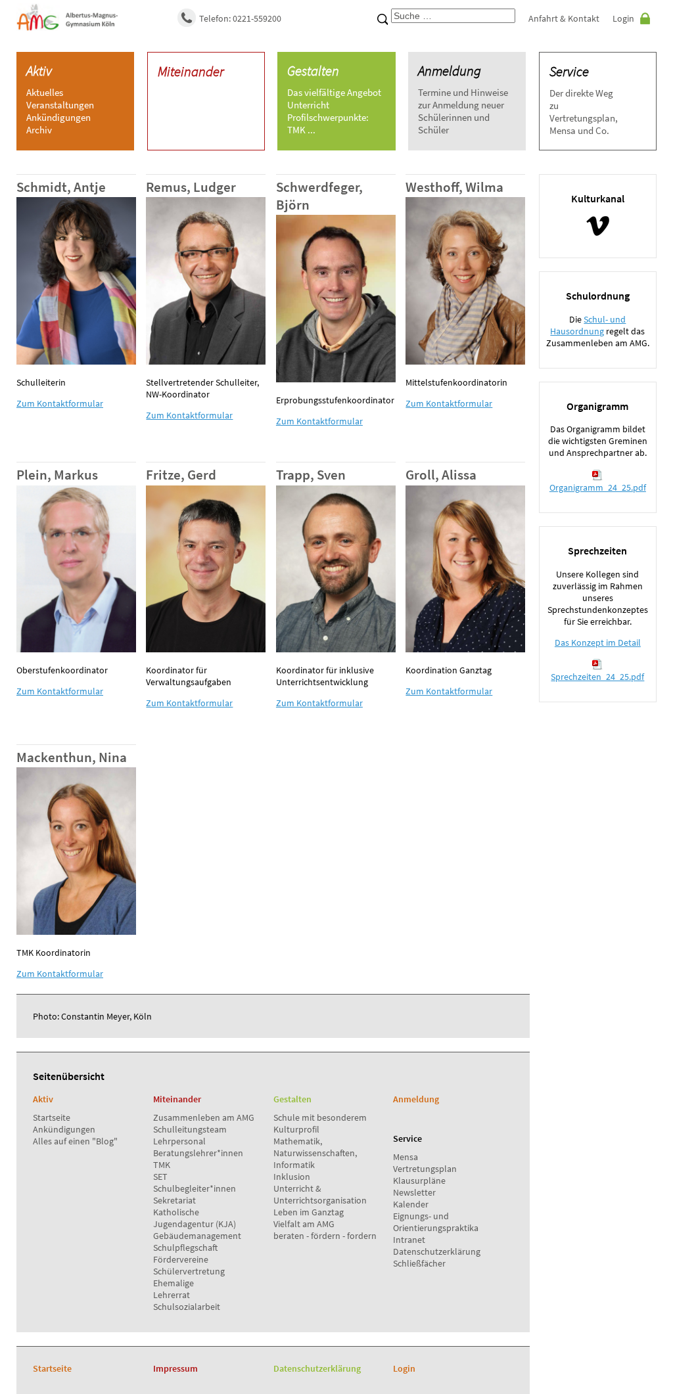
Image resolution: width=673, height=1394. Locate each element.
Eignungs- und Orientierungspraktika (435, 1222)
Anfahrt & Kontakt (563, 18)
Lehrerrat (171, 1295)
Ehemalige (173, 1283)
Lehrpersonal (179, 1141)
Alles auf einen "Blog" (75, 1141)
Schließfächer (419, 1263)
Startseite (51, 1117)
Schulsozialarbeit (186, 1307)
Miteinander (191, 71)
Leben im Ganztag (308, 1212)
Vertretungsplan (425, 1169)
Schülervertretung (189, 1271)
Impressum (175, 1368)
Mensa (405, 1157)
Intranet (409, 1240)
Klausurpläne (419, 1180)
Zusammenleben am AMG (203, 1117)
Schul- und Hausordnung (588, 325)
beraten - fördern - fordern (325, 1236)
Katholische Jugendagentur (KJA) (194, 1218)
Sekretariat (174, 1200)
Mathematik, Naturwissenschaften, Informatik (315, 1153)
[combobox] (453, 16)
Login (623, 18)
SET (160, 1176)
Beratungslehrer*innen (198, 1153)
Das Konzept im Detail (598, 642)
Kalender (411, 1204)
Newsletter (414, 1192)
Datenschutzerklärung (436, 1251)
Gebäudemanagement (197, 1236)
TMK (161, 1165)
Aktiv (39, 70)
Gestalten (313, 70)
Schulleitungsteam (190, 1129)
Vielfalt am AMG (304, 1224)
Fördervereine (180, 1259)
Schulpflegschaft (185, 1247)
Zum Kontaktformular (59, 403)
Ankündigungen (64, 1129)
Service (569, 71)
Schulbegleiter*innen (194, 1188)
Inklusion (291, 1176)
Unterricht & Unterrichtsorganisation (320, 1194)
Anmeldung (449, 70)
